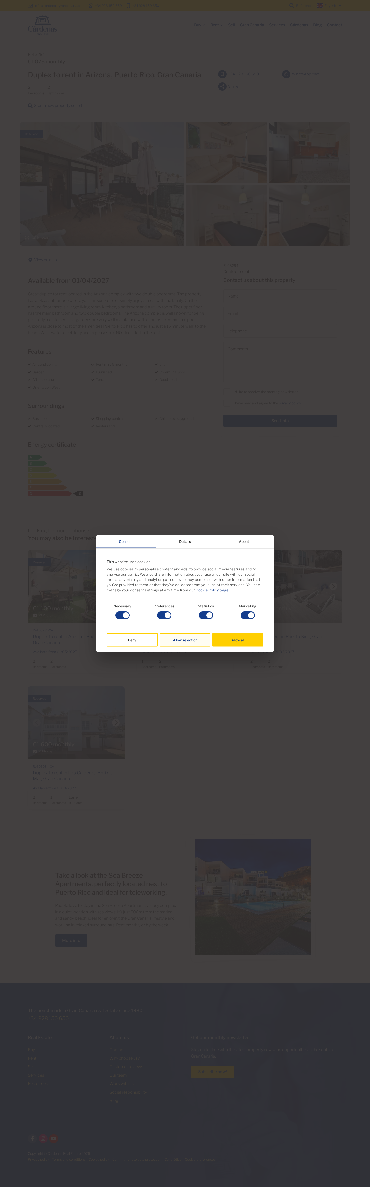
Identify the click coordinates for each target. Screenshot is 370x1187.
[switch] (164, 615)
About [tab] (244, 541)
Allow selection (185, 640)
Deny (132, 640)
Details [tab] (185, 541)
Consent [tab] (126, 541)
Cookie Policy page (212, 590)
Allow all (237, 640)
